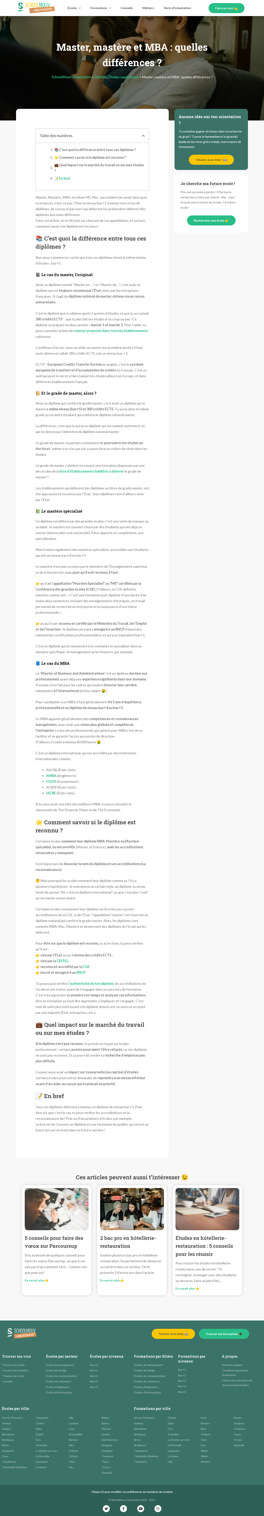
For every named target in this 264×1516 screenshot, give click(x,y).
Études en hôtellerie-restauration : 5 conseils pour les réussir (204, 1246)
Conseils (127, 8)
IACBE (51, 793)
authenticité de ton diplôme (91, 983)
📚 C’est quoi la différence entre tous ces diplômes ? (95, 150)
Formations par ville (152, 1408)
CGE (86, 967)
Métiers (148, 8)
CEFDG (62, 961)
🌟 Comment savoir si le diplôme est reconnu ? (90, 157)
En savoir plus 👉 (37, 1280)
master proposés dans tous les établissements (111, 331)
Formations (98, 8)
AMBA (51, 775)
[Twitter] (106, 1508)
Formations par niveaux (191, 1358)
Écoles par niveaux (107, 1356)
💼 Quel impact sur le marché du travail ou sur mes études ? (99, 168)
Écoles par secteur (62, 1356)
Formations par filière (153, 1356)
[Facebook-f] (123, 1508)
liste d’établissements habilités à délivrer (92, 471)
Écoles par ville (15, 1408)
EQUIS (51, 781)
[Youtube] (140, 1508)
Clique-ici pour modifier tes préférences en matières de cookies (132, 1491)
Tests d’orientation (177, 8)
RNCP (81, 972)
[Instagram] (157, 1508)
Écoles (72, 8)
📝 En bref (62, 178)
